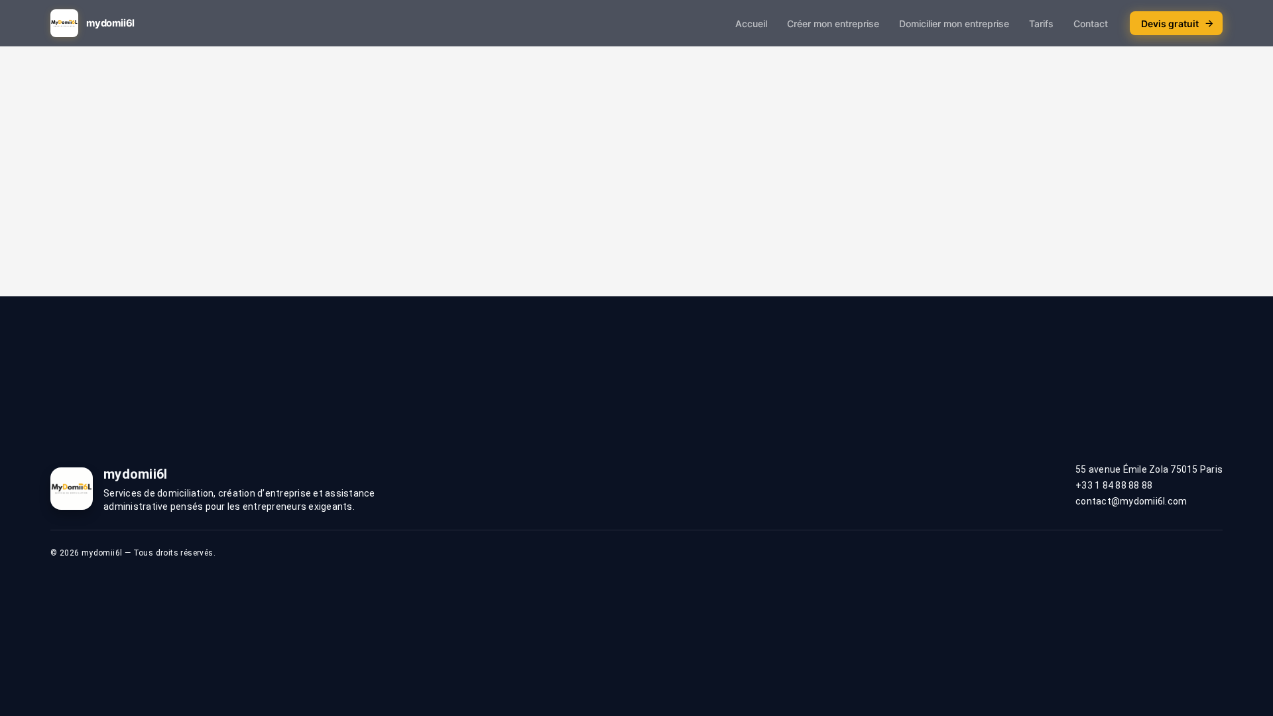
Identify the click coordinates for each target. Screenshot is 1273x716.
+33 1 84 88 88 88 (1113, 485)
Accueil (751, 23)
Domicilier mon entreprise (954, 23)
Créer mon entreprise (833, 23)
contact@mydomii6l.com (1131, 501)
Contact (1090, 23)
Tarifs (1041, 23)
